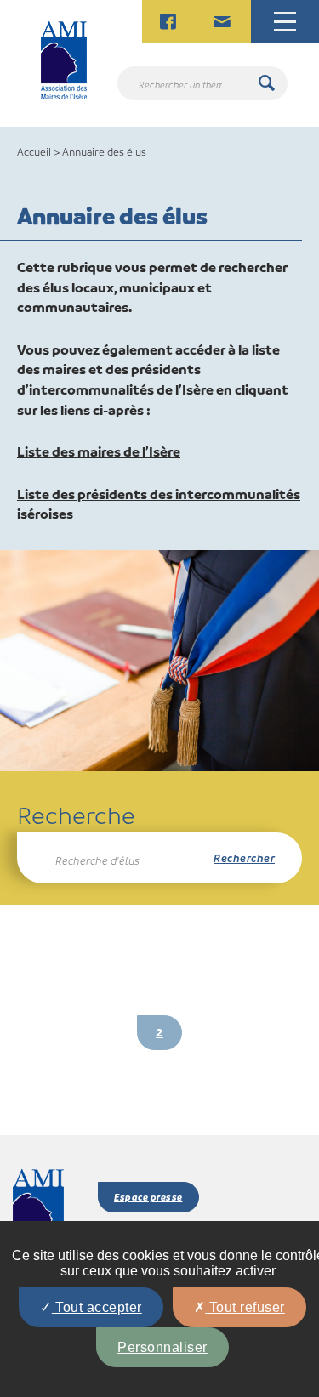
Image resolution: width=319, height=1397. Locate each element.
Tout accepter (97, 1307)
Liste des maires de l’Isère (98, 451)
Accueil (34, 151)
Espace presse (148, 1196)
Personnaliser (162, 1347)
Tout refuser (245, 1307)
